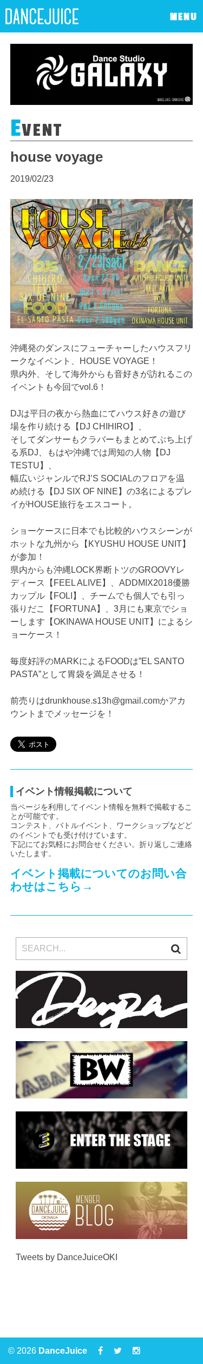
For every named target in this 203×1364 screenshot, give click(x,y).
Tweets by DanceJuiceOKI (66, 1257)
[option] (101, 74)
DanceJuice (62, 1350)
